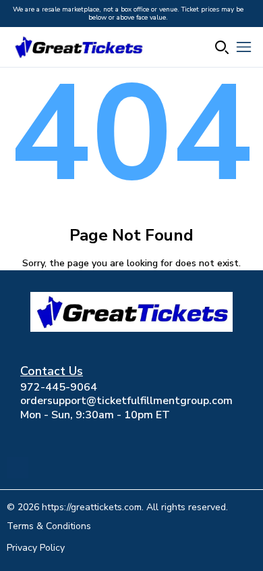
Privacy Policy (36, 547)
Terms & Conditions (49, 526)
